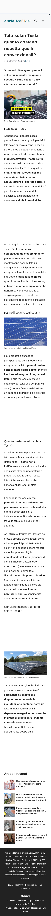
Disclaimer (25, 908)
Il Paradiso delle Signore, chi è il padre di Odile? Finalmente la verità (31, 838)
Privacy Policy (11, 908)
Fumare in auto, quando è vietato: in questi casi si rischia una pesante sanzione (31, 811)
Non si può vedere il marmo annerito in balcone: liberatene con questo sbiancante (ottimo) (31, 797)
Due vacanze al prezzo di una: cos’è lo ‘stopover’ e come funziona (30, 784)
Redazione (36, 908)
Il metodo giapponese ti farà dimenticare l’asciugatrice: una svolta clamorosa (30, 824)
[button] (35, 21)
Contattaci (25, 889)
